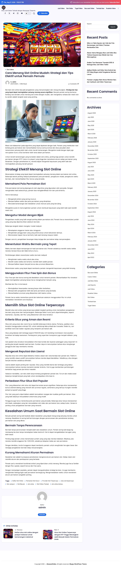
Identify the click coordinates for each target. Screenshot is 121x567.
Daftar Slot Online (17, 481)
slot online (31, 484)
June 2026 (91, 121)
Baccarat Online (93, 273)
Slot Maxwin (21, 484)
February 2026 (92, 138)
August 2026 (92, 113)
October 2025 (92, 154)
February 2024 (92, 237)
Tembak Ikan (92, 301)
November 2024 (93, 200)
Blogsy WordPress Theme (78, 564)
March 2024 (91, 233)
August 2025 (92, 162)
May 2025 (91, 175)
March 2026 (91, 134)
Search (89, 24)
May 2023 (91, 253)
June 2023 (91, 249)
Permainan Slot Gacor (33, 481)
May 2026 (91, 125)
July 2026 (91, 117)
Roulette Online (92, 293)
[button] (28, 13)
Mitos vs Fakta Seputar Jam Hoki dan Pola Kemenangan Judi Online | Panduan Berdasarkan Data (100, 45)
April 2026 (91, 129)
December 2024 (93, 195)
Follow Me (42, 514)
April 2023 (91, 257)
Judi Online (91, 289)
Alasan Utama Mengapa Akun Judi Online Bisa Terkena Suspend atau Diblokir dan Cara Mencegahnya (101, 55)
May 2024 (91, 224)
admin (14, 82)
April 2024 (91, 228)
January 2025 (92, 191)
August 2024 (92, 212)
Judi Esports (92, 285)
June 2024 (91, 220)
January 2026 (92, 142)
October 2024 (92, 204)
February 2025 (92, 187)
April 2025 (91, 179)
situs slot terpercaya (67, 481)
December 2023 (93, 245)
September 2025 (93, 158)
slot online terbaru (57, 484)
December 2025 (93, 146)
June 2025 (91, 171)
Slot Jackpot (11, 484)
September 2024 (93, 208)
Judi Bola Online (93, 281)
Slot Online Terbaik (43, 484)
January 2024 (92, 241)
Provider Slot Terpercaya (50, 481)
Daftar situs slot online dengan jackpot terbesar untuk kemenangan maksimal (26, 534)
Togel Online (92, 305)
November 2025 (93, 150)
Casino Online (92, 277)
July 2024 (91, 216)
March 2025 (91, 183)
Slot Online (91, 297)
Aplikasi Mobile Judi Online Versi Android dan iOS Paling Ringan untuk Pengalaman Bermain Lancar (101, 72)
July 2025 (91, 167)
